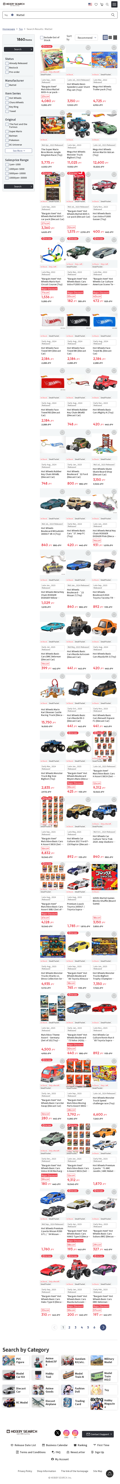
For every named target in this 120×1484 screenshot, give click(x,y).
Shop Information (46, 1471)
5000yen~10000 (17, 173)
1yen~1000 (15, 164)
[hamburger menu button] (114, 4)
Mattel (12, 84)
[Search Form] (107, 4)
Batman (13, 135)
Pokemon (14, 140)
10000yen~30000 (18, 177)
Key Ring (13, 106)
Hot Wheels (15, 97)
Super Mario (15, 131)
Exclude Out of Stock (51, 39)
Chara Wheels (16, 102)
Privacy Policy (25, 1471)
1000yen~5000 (16, 168)
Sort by (69, 37)
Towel (12, 111)
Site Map (97, 1471)
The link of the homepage (74, 1471)
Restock (13, 67)
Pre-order (14, 71)
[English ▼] (90, 4)
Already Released (18, 63)
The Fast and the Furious (18, 125)
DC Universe (15, 144)
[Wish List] (96, 4)
